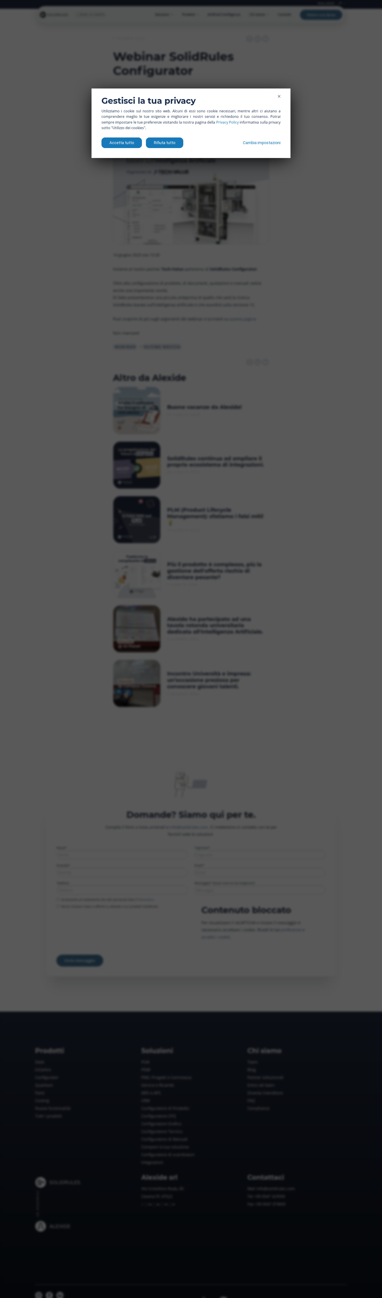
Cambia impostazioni (262, 142)
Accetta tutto (121, 142)
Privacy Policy (227, 122)
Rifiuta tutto (164, 142)
